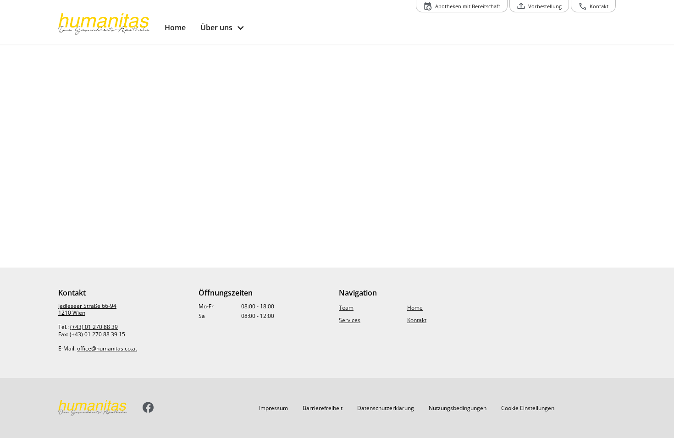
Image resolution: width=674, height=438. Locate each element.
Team (346, 308)
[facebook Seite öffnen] (148, 408)
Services (349, 320)
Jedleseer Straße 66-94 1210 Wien (87, 309)
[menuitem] (175, 27)
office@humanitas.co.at (107, 348)
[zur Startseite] (107, 24)
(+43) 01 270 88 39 (94, 327)
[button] (273, 407)
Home (415, 308)
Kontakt (416, 320)
